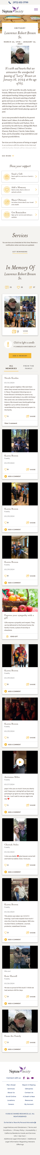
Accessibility (31, 1130)
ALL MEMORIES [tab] (11, 367)
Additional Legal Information (15, 1139)
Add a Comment (14, 476)
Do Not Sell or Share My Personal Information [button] (19, 1122)
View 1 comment (10, 423)
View (25, 331)
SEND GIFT (14, 636)
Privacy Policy (19, 1130)
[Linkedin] (28, 1078)
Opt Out (22, 1136)
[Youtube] (32, 1078)
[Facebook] (24, 1078)
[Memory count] (7, 287)
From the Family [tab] (28, 367)
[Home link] (13, 10)
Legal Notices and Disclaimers (15, 1127)
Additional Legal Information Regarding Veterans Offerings (20, 1141)
